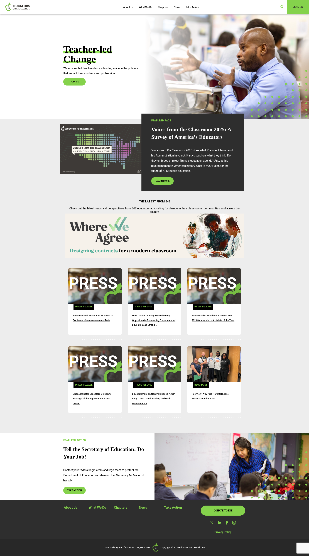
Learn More (163, 181)
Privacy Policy (222, 532)
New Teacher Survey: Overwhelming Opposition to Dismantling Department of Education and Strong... (153, 320)
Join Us (74, 81)
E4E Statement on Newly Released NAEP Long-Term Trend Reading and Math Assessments (153, 399)
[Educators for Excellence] (23, 7)
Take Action (192, 7)
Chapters (163, 7)
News (177, 7)
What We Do (146, 7)
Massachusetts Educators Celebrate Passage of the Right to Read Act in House (92, 399)
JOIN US (298, 7)
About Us (128, 7)
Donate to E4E (223, 510)
